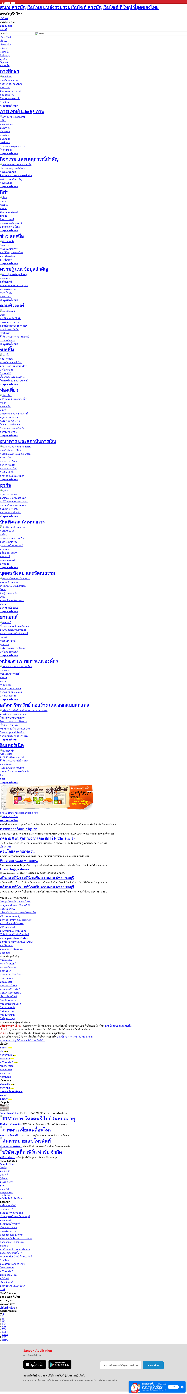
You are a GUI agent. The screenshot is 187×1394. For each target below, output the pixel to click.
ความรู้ (3, 29)
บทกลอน (4, 549)
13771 (5, 1337)
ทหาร (3, 681)
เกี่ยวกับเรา (28, 1380)
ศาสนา (3, 604)
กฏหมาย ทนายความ (10, 494)
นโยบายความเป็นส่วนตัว (149, 1390)
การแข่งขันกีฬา (8, 172)
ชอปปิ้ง (7, 349)
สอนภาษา (5, 87)
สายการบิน (5, 406)
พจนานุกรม (6, 26)
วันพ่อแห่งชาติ (7, 1015)
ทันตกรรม (5, 128)
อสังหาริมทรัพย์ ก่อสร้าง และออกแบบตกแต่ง (44, 705)
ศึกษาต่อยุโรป (7, 95)
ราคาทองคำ (6, 978)
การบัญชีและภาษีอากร (12, 450)
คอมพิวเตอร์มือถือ (9, 329)
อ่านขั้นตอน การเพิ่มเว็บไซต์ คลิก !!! (75, 1036)
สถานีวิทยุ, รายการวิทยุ (12, 252)
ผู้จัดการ (4, 1178)
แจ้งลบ (3, 48)
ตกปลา (3, 208)
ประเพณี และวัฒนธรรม (12, 600)
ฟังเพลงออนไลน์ (8, 1275)
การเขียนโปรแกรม (9, 322)
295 (3, 1321)
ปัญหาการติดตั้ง (79, 804)
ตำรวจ (3, 677)
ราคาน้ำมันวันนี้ (8, 963)
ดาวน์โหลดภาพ (8, 1231)
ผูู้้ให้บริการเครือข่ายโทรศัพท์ (14, 934)
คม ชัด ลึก (5, 1171)
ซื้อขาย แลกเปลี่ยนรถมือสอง (14, 626)
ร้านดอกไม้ (5, 373)
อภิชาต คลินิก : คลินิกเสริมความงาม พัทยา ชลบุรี (37, 878)
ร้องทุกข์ (4, 245)
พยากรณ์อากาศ (8, 289)
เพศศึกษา (5, 142)
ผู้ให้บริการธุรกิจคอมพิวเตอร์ (14, 336)
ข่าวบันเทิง (5, 1077)
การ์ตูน (3, 534)
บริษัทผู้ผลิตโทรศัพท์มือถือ (13, 931)
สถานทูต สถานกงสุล (10, 688)
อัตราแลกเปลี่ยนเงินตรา (12, 476)
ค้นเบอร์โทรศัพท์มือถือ (11, 1213)
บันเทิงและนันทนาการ (22, 521)
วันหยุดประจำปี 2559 (10, 1004)
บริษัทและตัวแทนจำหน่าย (13, 630)
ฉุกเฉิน (3, 59)
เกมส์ (2, 315)
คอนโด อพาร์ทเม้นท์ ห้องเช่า (14, 714)
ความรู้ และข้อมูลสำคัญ (24, 269)
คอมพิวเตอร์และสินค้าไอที (13, 366)
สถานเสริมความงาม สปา (13, 505)
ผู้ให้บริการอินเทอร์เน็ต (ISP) (14, 760)
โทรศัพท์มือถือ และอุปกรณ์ (14, 380)
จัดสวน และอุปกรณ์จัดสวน (13, 721)
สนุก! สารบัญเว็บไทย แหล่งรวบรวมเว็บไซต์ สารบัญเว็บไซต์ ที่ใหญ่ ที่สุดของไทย (79, 7)
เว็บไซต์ (4, 18)
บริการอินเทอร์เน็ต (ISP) (12, 923)
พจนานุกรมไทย (9, 820)
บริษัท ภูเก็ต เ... (7, 1157)
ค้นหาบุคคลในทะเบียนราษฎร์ (15, 1216)
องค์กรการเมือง (8, 695)
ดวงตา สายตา (7, 124)
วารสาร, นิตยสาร (9, 249)
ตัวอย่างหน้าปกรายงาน (12, 1242)
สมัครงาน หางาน (9, 509)
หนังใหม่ (4, 1278)
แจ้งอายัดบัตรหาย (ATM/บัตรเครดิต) (18, 912)
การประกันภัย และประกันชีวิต (15, 454)
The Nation (5, 1195)
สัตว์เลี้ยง (4, 564)
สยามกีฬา (5, 1189)
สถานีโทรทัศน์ (7, 256)
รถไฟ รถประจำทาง (10, 421)
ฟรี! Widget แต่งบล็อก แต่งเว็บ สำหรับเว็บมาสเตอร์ (81, 794)
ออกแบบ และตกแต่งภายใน (14, 736)
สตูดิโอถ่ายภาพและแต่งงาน (14, 501)
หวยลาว (4, 1047)
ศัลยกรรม (5, 131)
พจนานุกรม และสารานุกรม (14, 285)
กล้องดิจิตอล (6, 359)
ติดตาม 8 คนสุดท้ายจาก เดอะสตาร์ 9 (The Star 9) (37, 838)
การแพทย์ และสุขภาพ (22, 111)
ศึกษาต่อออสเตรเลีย (10, 98)
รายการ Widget (79, 801)
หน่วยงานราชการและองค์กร (29, 661)
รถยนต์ (3, 637)
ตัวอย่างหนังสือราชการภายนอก (16, 1238)
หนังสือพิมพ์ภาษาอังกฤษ (12, 1264)
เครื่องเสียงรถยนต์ (9, 651)
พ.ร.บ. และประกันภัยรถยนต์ (14, 633)
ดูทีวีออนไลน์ (7, 1062)
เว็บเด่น (3, 41)
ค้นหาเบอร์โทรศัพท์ (10, 989)
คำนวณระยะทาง (8, 1227)
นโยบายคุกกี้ (162, 1390)
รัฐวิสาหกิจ (5, 684)
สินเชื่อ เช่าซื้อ (7, 472)
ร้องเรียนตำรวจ (8, 1000)
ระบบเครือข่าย (7, 340)
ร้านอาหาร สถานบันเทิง (12, 428)
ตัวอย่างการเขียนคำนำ (11, 1234)
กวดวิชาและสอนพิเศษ (11, 84)
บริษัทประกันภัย (8, 927)
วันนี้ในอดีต (6, 960)
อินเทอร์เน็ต (12, 745)
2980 (4, 1326)
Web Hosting (6, 754)
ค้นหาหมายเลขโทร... (11, 1146)
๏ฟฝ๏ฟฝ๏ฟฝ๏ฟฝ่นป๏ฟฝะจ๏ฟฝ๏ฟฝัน (19, 813)
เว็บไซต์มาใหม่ (7, 1308)
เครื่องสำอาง (6, 369)
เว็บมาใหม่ (5, 37)
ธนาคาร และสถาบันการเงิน (28, 441)
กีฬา (4, 192)
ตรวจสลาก (5, 278)
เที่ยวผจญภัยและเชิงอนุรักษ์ (14, 413)
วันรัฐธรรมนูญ (7, 1018)
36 (3, 1318)
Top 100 (4, 62)
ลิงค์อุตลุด (5, 55)
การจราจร (5, 296)
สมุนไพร (4, 135)
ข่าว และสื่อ (12, 236)
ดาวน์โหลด (6, 764)
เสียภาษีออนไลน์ (8, 996)
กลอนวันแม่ (6, 1055)
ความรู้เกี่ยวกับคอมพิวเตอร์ (13, 326)
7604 (4, 1329)
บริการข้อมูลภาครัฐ (10, 916)
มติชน (3, 1185)
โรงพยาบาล (6, 150)
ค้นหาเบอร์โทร (7, 1220)
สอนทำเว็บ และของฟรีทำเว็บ (14, 771)
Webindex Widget (35, 797)
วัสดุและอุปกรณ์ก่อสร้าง (12, 732)
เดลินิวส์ (4, 1174)
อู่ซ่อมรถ (4, 644)
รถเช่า (3, 402)
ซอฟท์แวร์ (5, 333)
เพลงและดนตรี (7, 560)
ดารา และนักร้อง (8, 542)
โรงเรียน (4, 102)
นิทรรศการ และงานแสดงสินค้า (16, 175)
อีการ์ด (3, 775)
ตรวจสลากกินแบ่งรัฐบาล (18, 829)
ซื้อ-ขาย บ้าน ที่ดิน (9, 725)
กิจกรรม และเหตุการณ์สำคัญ (29, 159)
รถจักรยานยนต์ (7, 641)
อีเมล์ (2, 779)
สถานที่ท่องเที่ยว (8, 432)
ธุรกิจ (5, 485)
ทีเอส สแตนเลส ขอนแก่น (19, 861)
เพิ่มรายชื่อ (5, 44)
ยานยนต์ (9, 617)
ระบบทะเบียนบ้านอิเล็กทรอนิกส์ (16, 1256)
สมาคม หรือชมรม (9, 608)
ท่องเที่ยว (9, 390)
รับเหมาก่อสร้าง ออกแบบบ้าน (15, 728)
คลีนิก (3, 120)
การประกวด (6, 183)
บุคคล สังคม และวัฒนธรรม (27, 573)
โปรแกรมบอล (7, 1267)
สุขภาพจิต (5, 139)
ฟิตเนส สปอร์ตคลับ (9, 212)
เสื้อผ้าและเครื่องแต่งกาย (12, 377)
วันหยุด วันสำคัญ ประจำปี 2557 (15, 901)
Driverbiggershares (14, 869)
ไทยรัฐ (3, 1167)
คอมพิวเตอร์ (12, 305)
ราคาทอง (5, 1058)
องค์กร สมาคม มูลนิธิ (11, 692)
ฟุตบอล (3, 216)
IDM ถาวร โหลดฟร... (11, 1124)
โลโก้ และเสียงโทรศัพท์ (12, 768)
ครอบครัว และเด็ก (9, 582)
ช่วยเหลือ (4, 65)
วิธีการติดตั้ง (77, 798)
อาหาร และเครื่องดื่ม (10, 512)
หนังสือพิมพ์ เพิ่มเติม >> (12, 1198)
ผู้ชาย (3, 589)
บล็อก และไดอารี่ (8, 553)
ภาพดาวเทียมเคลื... (9, 1135)
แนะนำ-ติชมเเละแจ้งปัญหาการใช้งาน (121, 1365)
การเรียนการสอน (9, 80)
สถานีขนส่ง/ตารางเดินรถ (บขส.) (16, 942)
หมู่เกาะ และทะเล (9, 417)
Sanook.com (8, 2)
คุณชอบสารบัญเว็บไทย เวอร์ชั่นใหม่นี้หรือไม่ (22, 1040)
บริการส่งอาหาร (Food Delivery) (16, 920)
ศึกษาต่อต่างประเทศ (10, 91)
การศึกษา (9, 71)
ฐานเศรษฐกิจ (6, 1182)
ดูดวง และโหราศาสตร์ (11, 545)
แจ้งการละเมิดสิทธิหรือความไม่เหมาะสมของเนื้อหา (97, 1380)
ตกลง (173, 1387)
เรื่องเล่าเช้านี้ (6, 1282)
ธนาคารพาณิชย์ (8, 461)
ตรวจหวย (5, 1073)
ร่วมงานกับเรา (153, 1365)
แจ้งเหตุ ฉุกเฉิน (7, 909)
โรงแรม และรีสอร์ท (10, 424)
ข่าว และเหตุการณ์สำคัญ (13, 168)
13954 (5, 1332)
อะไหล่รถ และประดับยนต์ (13, 648)
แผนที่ (3, 410)
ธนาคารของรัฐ (7, 465)
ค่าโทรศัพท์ (6, 282)
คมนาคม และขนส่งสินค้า (13, 498)
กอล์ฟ (3, 201)
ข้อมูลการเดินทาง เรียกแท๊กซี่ (15, 905)
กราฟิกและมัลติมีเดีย (10, 318)
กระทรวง (4, 670)
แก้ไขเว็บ (4, 52)
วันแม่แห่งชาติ (7, 1007)
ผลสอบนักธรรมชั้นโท (11, 1253)
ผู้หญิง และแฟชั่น (8, 593)
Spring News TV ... (9, 1113)
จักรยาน (4, 205)
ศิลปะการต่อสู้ (7, 219)
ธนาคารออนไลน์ (8, 468)
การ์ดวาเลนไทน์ (8, 1205)
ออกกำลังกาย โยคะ (10, 226)
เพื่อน (2, 597)
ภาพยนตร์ (5, 556)
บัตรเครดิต (5, 457)
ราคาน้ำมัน (6, 293)
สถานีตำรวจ (6, 945)
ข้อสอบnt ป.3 (6, 1209)
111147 (5, 1340)
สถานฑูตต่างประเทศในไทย (14, 938)
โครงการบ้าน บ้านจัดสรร (13, 717)
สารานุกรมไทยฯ (8, 985)
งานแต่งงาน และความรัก (13, 586)
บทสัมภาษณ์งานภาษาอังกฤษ (15, 1249)
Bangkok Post (6, 1192)
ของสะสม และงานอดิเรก (12, 538)
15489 (5, 1334)
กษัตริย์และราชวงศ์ (10, 674)
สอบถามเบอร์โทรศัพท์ (11, 949)
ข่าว (2, 1051)
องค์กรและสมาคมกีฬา (11, 223)
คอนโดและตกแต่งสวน (17, 851)
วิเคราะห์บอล (7, 1066)
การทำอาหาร (7, 531)
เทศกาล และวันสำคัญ (11, 179)
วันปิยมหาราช (7, 1011)
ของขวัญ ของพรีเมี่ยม (11, 362)
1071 (4, 1324)
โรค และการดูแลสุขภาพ (12, 146)
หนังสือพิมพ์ (6, 259)
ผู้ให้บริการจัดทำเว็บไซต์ (12, 757)
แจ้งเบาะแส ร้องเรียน (10, 993)
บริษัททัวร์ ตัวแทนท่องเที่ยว (13, 399)
